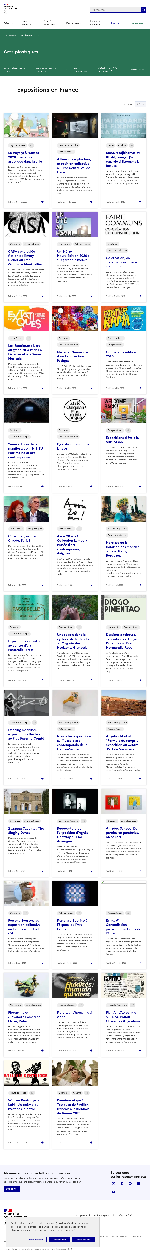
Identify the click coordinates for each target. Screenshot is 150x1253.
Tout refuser (59, 1239)
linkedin (122, 1183)
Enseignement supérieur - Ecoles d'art (46, 69)
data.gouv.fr (81, 1215)
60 (138, 104)
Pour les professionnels (80, 69)
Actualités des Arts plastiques (107, 69)
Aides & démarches (49, 23)
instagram (138, 1183)
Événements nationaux (96, 23)
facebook (130, 1183)
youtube (114, 1192)
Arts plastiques (10, 35)
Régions (115, 22)
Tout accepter (83, 1239)
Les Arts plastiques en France (14, 69)
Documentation (74, 22)
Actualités (8, 22)
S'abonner (11, 1189)
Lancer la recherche (143, 10)
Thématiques (136, 22)
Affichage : (131, 104)
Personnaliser (35, 1239)
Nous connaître (26, 23)
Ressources (135, 69)
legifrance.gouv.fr (102, 1215)
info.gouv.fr (123, 1215)
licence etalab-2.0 (63, 1249)
